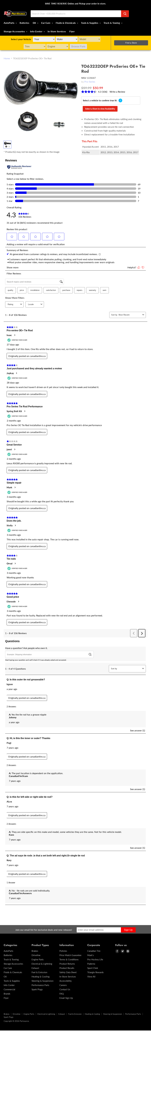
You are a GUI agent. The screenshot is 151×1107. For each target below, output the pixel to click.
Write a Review (117, 91)
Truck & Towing (112, 22)
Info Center (36, 31)
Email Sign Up (66, 998)
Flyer (72, 31)
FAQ (61, 993)
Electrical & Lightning (42, 963)
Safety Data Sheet (68, 972)
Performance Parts (40, 985)
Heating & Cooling (41, 976)
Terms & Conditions (69, 959)
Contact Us (64, 989)
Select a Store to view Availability (100, 108)
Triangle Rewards (95, 972)
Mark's (90, 955)
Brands (7, 993)
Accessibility (65, 980)
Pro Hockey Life (95, 959)
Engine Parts (38, 959)
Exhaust (35, 968)
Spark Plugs (37, 989)
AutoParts (9, 22)
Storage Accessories (14, 31)
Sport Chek (92, 968)
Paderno (91, 963)
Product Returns (67, 963)
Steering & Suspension (42, 980)
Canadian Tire (93, 951)
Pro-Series (89, 81)
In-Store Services (57, 31)
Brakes (35, 951)
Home (7, 58)
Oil (34, 22)
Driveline (36, 955)
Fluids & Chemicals (66, 22)
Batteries (24, 22)
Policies (63, 951)
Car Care (46, 22)
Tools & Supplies (90, 22)
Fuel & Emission (39, 972)
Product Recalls (66, 968)
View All (91, 976)
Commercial (9, 989)
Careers (63, 985)
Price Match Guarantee (70, 955)
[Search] (125, 13)
